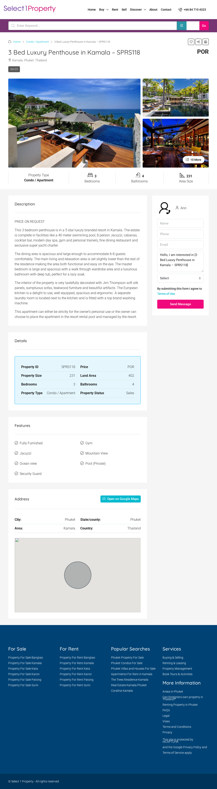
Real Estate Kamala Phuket (129, 685)
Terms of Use (166, 293)
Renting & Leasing (174, 663)
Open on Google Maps (122, 499)
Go (204, 26)
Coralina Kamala (122, 690)
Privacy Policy (192, 747)
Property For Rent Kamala (77, 663)
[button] (191, 42)
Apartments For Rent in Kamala (131, 674)
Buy (101, 9)
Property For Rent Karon (76, 674)
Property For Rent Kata (75, 668)
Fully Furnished (31, 443)
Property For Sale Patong (24, 679)
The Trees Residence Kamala (129, 679)
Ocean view (28, 464)
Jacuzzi (25, 453)
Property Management (177, 668)
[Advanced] (182, 25)
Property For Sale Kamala (25, 663)
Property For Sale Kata (23, 668)
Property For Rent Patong (76, 679)
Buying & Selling (173, 657)
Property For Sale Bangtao (25, 657)
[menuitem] (192, 9)
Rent (115, 9)
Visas (166, 721)
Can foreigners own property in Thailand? (183, 698)
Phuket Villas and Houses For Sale (133, 668)
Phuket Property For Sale (127, 657)
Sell (124, 9)
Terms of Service (173, 752)
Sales (14, 69)
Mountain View (96, 453)
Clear (193, 26)
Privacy (167, 732)
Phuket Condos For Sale (126, 663)
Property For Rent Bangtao (77, 657)
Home (92, 9)
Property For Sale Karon (24, 674)
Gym (88, 443)
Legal (166, 715)
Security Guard (31, 474)
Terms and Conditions (177, 726)
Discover (136, 9)
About (153, 9)
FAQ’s (166, 710)
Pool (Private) (95, 464)
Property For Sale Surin (23, 685)
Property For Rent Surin (75, 685)
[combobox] (180, 278)
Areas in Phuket (173, 691)
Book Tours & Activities (177, 674)
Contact (166, 9)
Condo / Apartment (37, 41)
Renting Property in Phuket (180, 704)
